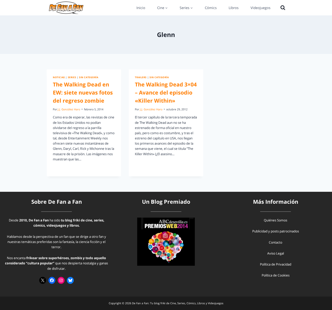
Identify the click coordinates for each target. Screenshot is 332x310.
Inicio (140, 7)
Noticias (59, 77)
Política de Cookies (276, 275)
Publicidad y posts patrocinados (275, 231)
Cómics (211, 7)
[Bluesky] (70, 280)
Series (72, 77)
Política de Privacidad (275, 264)
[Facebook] (51, 280)
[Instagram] (61, 280)
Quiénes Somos (275, 220)
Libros (234, 7)
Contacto (275, 242)
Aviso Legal (275, 253)
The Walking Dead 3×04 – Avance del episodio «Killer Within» (166, 92)
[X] (42, 280)
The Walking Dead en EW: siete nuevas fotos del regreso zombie (83, 92)
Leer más (62, 168)
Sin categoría (88, 77)
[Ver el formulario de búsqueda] (281, 7)
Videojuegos (261, 7)
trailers (141, 77)
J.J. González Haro (69, 109)
